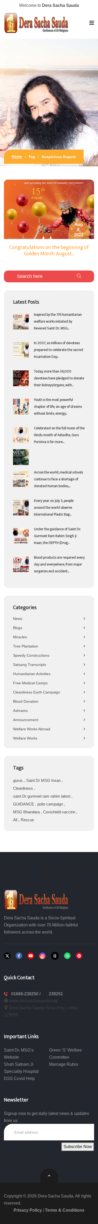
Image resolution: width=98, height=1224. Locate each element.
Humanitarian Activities (31, 674)
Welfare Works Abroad (31, 729)
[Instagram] (42, 955)
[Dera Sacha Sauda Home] (36, 22)
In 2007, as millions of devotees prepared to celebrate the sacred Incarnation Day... (58, 350)
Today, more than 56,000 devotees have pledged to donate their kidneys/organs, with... (59, 378)
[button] (91, 23)
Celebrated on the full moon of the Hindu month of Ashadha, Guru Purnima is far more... (59, 435)
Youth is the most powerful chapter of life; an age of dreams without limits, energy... (58, 406)
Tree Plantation (25, 646)
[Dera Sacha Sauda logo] (36, 899)
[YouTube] (30, 955)
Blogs (17, 628)
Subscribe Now (78, 1146)
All (15, 820)
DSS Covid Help (19, 1078)
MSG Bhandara (27, 812)
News (17, 618)
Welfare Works (25, 738)
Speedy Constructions (31, 655)
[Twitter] (7, 955)
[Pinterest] (79, 955)
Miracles (20, 637)
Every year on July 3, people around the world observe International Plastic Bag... (54, 507)
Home (17, 156)
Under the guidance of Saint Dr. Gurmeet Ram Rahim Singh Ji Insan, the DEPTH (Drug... (57, 536)
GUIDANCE (24, 804)
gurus (18, 780)
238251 (56, 994)
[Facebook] (19, 955)
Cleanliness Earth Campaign (36, 692)
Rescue (27, 820)
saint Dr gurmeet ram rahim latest (42, 796)
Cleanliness (23, 788)
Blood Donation (25, 701)
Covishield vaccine (59, 812)
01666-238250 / (26, 994)
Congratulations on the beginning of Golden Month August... (49, 250)
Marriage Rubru (63, 1064)
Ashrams (20, 710)
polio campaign (50, 804)
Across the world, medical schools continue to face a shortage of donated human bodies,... (58, 479)
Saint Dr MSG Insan (44, 780)
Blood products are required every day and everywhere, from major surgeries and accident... (59, 564)
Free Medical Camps (30, 683)
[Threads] (55, 956)
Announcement (25, 720)
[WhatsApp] (67, 955)
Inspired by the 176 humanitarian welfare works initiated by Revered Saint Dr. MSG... (58, 321)
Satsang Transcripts (29, 664)
